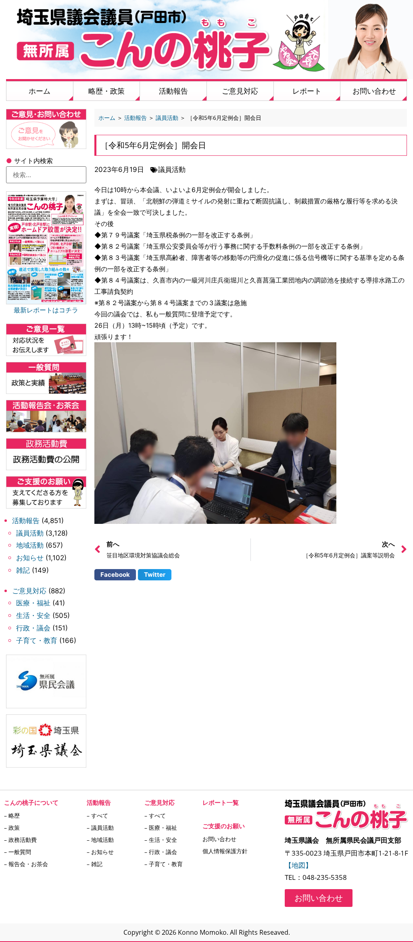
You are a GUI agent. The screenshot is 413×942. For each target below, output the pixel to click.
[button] (115, 574)
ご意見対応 (240, 91)
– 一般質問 (17, 852)
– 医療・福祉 (160, 827)
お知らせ (30, 558)
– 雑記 (94, 864)
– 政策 (12, 827)
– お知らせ (100, 852)
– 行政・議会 (160, 852)
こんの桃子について (31, 802)
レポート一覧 (220, 802)
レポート (306, 91)
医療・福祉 (33, 603)
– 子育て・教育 (163, 864)
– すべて (97, 815)
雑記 (23, 570)
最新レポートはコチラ (46, 310)
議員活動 (30, 533)
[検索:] (46, 174)
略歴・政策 (106, 91)
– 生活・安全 (160, 840)
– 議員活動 (100, 827)
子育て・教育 (36, 640)
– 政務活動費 (20, 840)
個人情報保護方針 (225, 851)
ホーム (39, 91)
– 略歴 (12, 815)
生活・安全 (33, 615)
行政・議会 (33, 628)
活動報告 (173, 91)
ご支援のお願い (223, 826)
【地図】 (298, 865)
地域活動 (30, 545)
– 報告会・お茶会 (26, 864)
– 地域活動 (100, 840)
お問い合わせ (374, 91)
